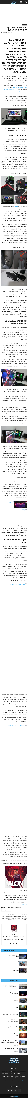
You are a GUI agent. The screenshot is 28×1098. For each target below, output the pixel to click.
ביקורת (3, 910)
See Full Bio (23, 904)
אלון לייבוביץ (3, 32)
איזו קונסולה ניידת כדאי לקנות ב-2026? (10, 999)
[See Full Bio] (19, 904)
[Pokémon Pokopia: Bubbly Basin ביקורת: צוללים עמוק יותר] (23, 993)
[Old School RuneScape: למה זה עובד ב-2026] (23, 1007)
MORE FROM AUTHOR (9, 950)
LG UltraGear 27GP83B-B (13, 909)
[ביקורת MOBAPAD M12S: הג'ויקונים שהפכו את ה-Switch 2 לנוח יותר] (23, 986)
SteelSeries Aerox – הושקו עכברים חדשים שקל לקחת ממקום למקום (8, 918)
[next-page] (23, 976)
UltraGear (21, 909)
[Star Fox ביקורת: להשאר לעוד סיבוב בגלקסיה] (23, 1035)
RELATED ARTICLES (19, 950)
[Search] (26, 2)
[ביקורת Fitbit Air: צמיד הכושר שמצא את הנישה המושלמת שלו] (23, 1021)
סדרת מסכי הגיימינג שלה (20, 87)
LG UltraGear (4, 909)
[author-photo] (14, 932)
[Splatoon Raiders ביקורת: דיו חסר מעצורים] (23, 1028)
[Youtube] (8, 1090)
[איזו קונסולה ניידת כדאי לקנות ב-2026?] (23, 1000)
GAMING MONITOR (15, 907)
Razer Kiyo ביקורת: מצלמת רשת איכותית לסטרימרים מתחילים (20, 918)
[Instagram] (14, 943)
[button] (21, 2)
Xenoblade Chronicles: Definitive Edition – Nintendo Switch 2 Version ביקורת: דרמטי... (9, 1042)
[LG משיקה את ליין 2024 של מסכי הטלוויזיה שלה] (23, 963)
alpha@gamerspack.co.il (17, 1081)
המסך (16, 206)
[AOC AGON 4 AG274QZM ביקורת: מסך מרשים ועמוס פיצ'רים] (23, 970)
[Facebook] (17, 943)
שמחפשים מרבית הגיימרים (14, 551)
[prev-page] (25, 976)
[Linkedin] (11, 943)
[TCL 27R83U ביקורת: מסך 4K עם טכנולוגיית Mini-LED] (23, 956)
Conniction (16, 1096)
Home (26, 22)
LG (20, 907)
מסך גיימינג (8, 910)
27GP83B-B (8, 907)
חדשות (23, 24)
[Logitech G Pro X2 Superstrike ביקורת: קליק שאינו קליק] (23, 1050)
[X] (11, 1090)
